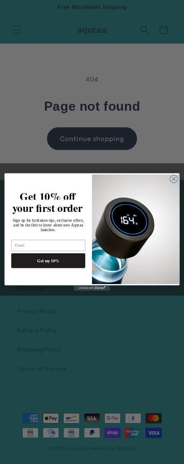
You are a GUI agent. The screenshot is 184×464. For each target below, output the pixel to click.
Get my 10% (48, 261)
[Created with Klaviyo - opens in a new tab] (92, 288)
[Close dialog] (174, 179)
